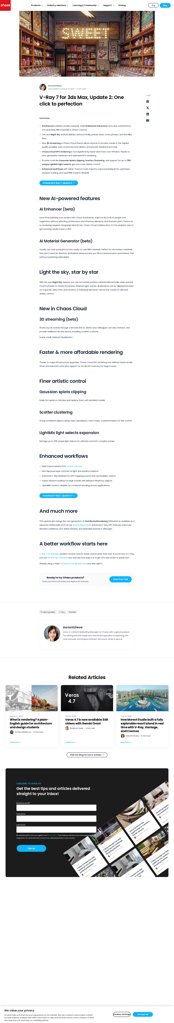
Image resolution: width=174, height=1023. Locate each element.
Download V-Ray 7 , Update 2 (57, 183)
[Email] (147, 120)
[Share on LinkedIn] (147, 114)
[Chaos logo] (5, 5)
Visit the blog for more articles (85, 755)
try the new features (57, 558)
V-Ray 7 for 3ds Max (49, 554)
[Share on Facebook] (147, 101)
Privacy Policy (52, 835)
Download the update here (73, 563)
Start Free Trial (120, 579)
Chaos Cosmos (74, 466)
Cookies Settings (122, 1014)
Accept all (143, 1014)
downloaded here (81, 525)
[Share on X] (147, 107)
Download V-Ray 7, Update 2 (57, 496)
